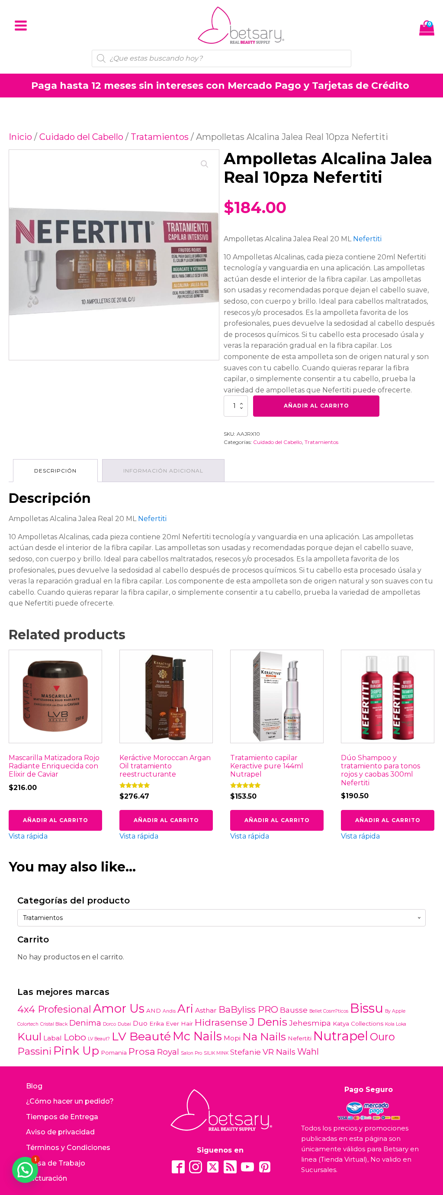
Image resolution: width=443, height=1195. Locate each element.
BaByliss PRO (248, 1009)
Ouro (382, 1036)
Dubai (124, 1024)
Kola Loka (395, 1024)
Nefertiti (367, 239)
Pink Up (76, 1050)
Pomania (114, 1052)
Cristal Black (53, 1024)
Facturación (46, 1178)
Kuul (29, 1036)
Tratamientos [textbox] (43, 918)
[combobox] (221, 917)
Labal (52, 1038)
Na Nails (264, 1036)
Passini (34, 1051)
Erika (156, 1023)
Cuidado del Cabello (81, 137)
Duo (140, 1023)
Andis (169, 1011)
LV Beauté (141, 1036)
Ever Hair (179, 1023)
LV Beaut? (99, 1039)
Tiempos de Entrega (62, 1117)
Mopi (232, 1038)
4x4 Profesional (54, 1009)
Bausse (294, 1009)
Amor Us (118, 1008)
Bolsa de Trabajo (55, 1163)
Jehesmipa (310, 1022)
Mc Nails (197, 1036)
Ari (185, 1009)
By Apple (395, 1011)
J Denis (268, 1021)
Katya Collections (358, 1023)
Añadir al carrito (316, 405)
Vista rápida (28, 836)
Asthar (206, 1010)
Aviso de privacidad (60, 1132)
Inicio (20, 137)
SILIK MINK (216, 1053)
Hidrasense (221, 1022)
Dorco (109, 1024)
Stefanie (245, 1051)
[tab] (55, 470)
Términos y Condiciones (68, 1147)
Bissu (366, 1008)
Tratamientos (160, 137)
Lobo (75, 1037)
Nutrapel (340, 1035)
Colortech (28, 1024)
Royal (168, 1052)
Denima (85, 1023)
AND (153, 1010)
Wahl (308, 1051)
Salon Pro (191, 1053)
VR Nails (279, 1052)
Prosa (141, 1051)
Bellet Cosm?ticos (328, 1011)
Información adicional (163, 470)
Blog (34, 1086)
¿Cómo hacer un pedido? (70, 1101)
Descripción (55, 470)
